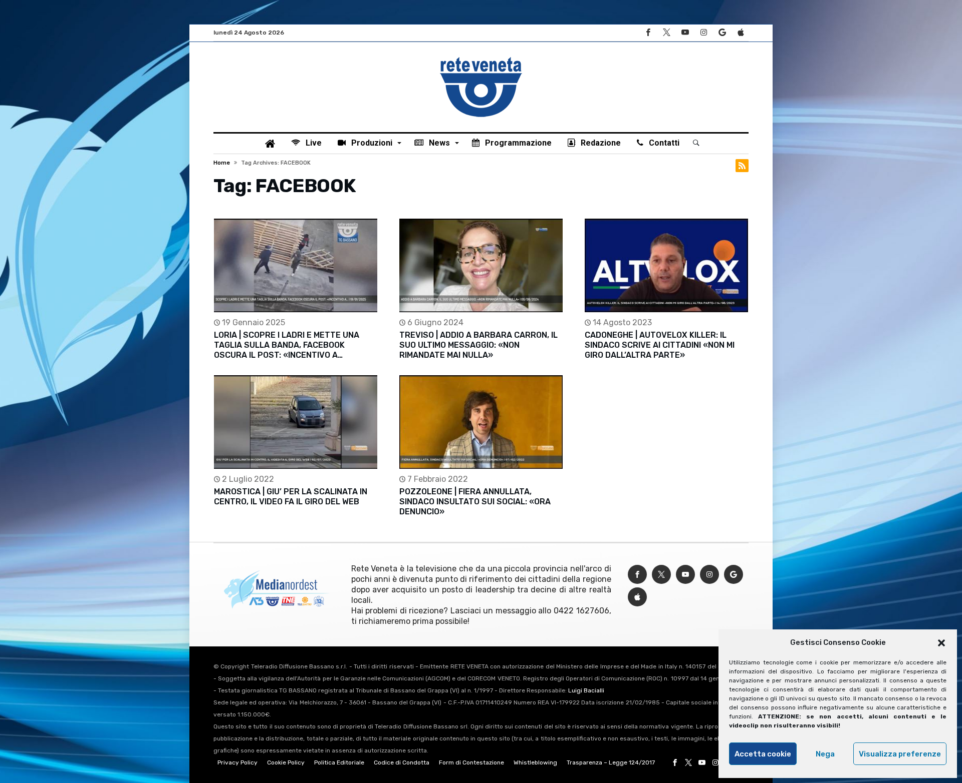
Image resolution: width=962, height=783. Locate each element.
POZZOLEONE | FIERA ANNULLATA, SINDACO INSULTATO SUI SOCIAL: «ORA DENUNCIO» (475, 501)
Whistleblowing (535, 762)
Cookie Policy (286, 762)
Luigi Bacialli (586, 690)
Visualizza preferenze (900, 753)
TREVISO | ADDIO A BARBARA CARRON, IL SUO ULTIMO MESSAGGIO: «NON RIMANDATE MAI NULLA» (478, 345)
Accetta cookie (763, 753)
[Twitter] (666, 33)
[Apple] (741, 33)
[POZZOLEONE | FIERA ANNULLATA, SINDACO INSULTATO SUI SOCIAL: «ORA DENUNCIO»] (481, 422)
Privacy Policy (237, 762)
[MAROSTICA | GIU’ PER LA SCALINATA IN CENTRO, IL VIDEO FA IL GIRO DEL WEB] (295, 422)
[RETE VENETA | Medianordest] (481, 57)
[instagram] (703, 33)
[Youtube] (685, 33)
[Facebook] (648, 33)
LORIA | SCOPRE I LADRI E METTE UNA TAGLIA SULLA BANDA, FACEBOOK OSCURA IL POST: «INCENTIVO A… (286, 345)
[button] (941, 643)
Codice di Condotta (401, 762)
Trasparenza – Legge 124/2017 (611, 762)
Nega (825, 753)
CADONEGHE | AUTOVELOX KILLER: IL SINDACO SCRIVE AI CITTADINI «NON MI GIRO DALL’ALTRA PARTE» (660, 345)
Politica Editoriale (339, 762)
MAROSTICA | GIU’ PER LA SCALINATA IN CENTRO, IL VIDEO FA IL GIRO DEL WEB (290, 496)
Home (221, 163)
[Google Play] (722, 33)
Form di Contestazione (471, 762)
